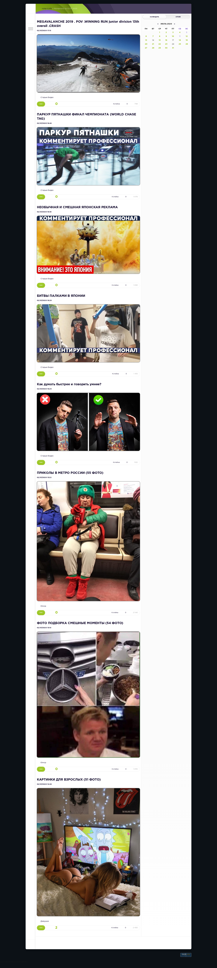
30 (166, 48)
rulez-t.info (47, 8)
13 (146, 40)
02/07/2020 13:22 (44, 477)
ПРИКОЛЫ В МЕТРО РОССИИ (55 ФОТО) (70, 473)
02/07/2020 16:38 (44, 212)
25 (180, 44)
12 (187, 36)
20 (146, 44)
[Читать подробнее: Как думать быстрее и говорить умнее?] (41, 462)
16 (166, 40)
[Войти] (31, 19)
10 (173, 36)
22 (159, 44)
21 (153, 44)
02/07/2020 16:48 (44, 123)
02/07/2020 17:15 (44, 30)
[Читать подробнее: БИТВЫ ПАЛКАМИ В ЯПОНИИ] (41, 373)
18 (180, 40)
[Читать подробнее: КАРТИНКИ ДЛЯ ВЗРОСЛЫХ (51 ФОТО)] (41, 927)
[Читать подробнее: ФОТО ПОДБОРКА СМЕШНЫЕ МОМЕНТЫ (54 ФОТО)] (41, 769)
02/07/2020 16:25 (44, 389)
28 (153, 48)
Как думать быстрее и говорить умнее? (69, 384)
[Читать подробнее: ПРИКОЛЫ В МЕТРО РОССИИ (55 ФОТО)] (41, 612)
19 (187, 40)
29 (159, 48)
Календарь (154, 17)
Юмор (43, 606)
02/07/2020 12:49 (44, 784)
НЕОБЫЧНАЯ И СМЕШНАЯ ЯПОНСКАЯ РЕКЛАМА (77, 207)
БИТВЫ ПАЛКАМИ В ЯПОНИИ (61, 296)
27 (146, 48)
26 (187, 44)
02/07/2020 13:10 (44, 627)
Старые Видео (47, 97)
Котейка (116, 104)
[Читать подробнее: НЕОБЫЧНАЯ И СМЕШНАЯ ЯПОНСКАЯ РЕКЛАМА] (41, 285)
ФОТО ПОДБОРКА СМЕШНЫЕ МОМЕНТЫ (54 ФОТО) (80, 623)
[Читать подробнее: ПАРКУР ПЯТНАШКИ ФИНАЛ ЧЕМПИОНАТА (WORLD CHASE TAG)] (41, 196)
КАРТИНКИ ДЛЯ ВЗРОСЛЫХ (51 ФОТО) (69, 779)
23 (166, 44)
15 (160, 40)
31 (173, 48)
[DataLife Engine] (31, 9)
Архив (178, 17)
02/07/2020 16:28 (44, 300)
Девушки (45, 921)
